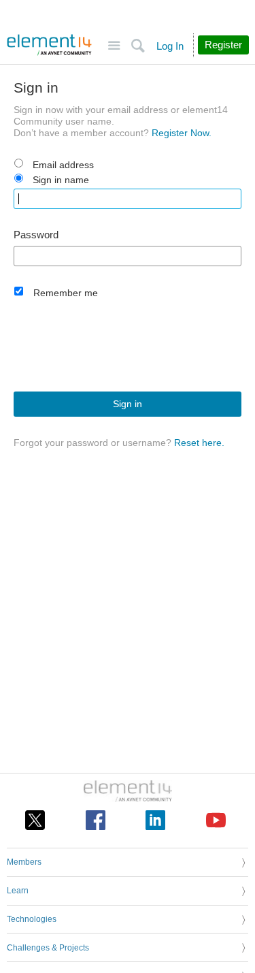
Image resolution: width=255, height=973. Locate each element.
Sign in (127, 403)
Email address (63, 164)
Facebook (95, 820)
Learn (18, 891)
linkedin (155, 820)
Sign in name (61, 179)
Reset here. (199, 442)
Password (36, 234)
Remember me (65, 292)
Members (24, 862)
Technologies (31, 919)
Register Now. (181, 132)
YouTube (216, 820)
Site (114, 46)
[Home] (49, 45)
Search (138, 46)
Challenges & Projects (48, 948)
